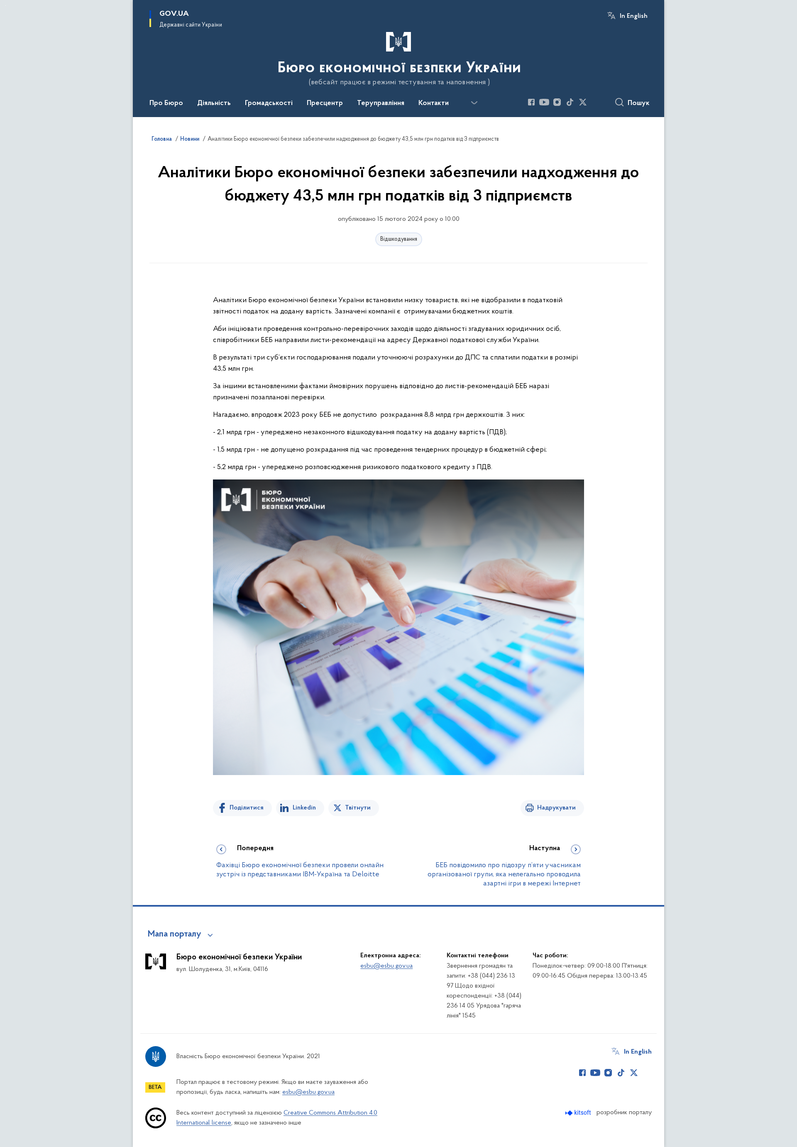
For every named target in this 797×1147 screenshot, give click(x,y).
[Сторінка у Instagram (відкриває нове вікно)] (557, 102)
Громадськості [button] (269, 103)
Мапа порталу (174, 934)
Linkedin (304, 808)
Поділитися (247, 808)
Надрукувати (556, 808)
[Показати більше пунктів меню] (474, 103)
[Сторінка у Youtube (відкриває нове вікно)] (544, 102)
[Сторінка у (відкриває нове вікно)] (596, 102)
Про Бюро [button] (166, 103)
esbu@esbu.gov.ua (386, 966)
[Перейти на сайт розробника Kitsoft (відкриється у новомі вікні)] (578, 1113)
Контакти (433, 103)
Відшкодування (398, 239)
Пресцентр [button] (325, 103)
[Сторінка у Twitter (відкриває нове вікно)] (583, 102)
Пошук (639, 103)
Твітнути (358, 808)
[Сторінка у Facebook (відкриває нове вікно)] (531, 102)
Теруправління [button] (380, 103)
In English (634, 16)
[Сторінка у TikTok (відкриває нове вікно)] (570, 102)
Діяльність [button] (214, 103)
